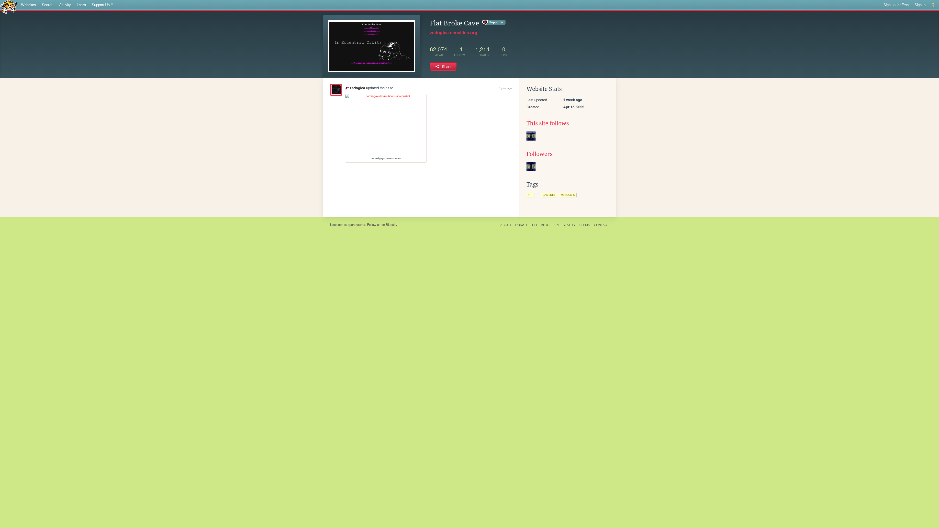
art (530, 195)
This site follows (547, 123)
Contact (601, 224)
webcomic (567, 195)
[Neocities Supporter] (494, 22)
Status (569, 224)
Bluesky (391, 224)
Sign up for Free (896, 4)
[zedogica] (336, 90)
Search (47, 4)
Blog (545, 224)
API (556, 224)
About (505, 224)
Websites (28, 4)
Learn (81, 4)
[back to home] (9, 6)
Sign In (920, 4)
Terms (584, 224)
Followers (539, 154)
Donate (521, 224)
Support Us (101, 4)
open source (356, 224)
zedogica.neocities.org (453, 32)
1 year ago (505, 88)
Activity (65, 4)
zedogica (357, 87)
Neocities (336, 224)
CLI (534, 224)
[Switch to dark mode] (933, 5)
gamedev (549, 195)
